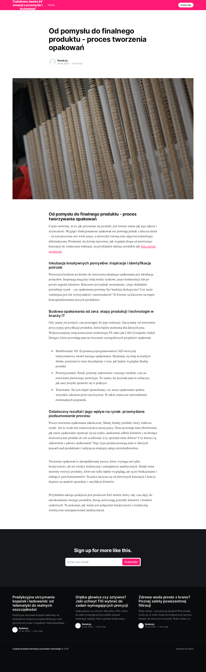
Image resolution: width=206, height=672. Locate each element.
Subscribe (186, 5)
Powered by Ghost (184, 649)
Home (51, 4)
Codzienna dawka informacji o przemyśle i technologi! (37, 649)
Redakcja (62, 60)
